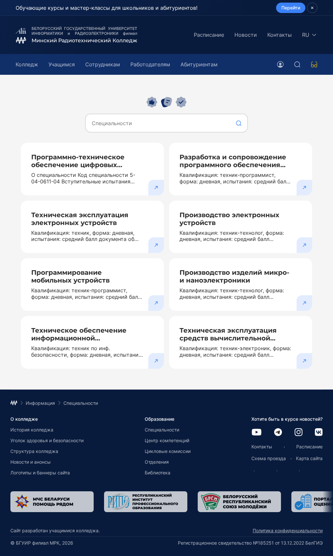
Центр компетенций (167, 440)
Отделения (157, 462)
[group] (91, 501)
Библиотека (157, 472)
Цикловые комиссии (168, 451)
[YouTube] (256, 432)
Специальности (162, 429)
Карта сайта (309, 458)
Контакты (279, 35)
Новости (245, 35)
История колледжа (31, 429)
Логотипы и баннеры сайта (40, 472)
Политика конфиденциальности (288, 530)
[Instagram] (298, 432)
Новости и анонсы (30, 462)
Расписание (209, 35)
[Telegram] (278, 432)
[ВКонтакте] (319, 432)
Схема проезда (268, 458)
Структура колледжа (34, 451)
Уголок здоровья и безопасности (47, 440)
